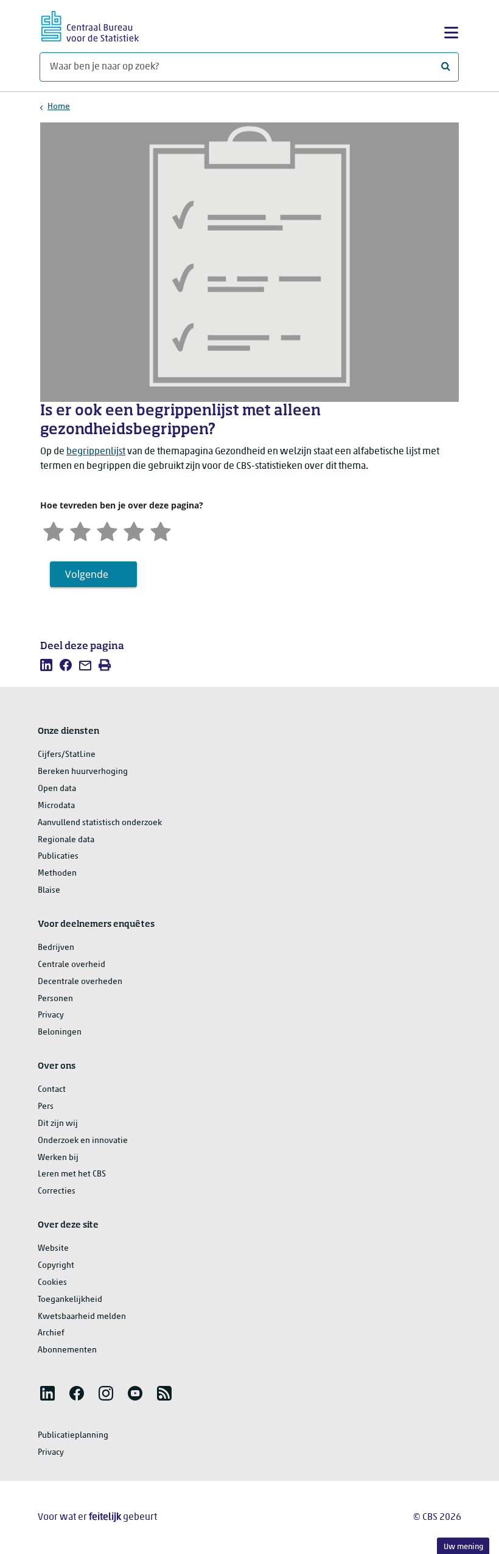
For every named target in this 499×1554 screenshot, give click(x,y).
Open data (57, 789)
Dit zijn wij (58, 1124)
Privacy (51, 1015)
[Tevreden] (133, 530)
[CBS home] (90, 24)
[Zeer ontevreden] (53, 530)
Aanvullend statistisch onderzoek (100, 823)
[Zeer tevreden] (160, 530)
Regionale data (66, 840)
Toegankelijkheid (70, 1300)
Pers (46, 1107)
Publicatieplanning (73, 1436)
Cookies (52, 1283)
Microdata (56, 806)
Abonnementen (67, 1350)
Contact (52, 1090)
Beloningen (60, 1032)
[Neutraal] (107, 530)
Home (58, 107)
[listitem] (46, 665)
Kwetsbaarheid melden (82, 1317)
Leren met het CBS (72, 1174)
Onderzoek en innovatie (83, 1141)
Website (53, 1249)
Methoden (57, 873)
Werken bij (58, 1158)
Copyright (56, 1266)
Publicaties (58, 856)
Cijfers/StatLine (67, 755)
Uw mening (463, 1547)
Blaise (49, 891)
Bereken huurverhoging (83, 772)
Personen (55, 999)
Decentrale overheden (80, 982)
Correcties (56, 1191)
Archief (51, 1333)
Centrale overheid (71, 965)
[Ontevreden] (80, 530)
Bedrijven (56, 948)
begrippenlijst (95, 452)
